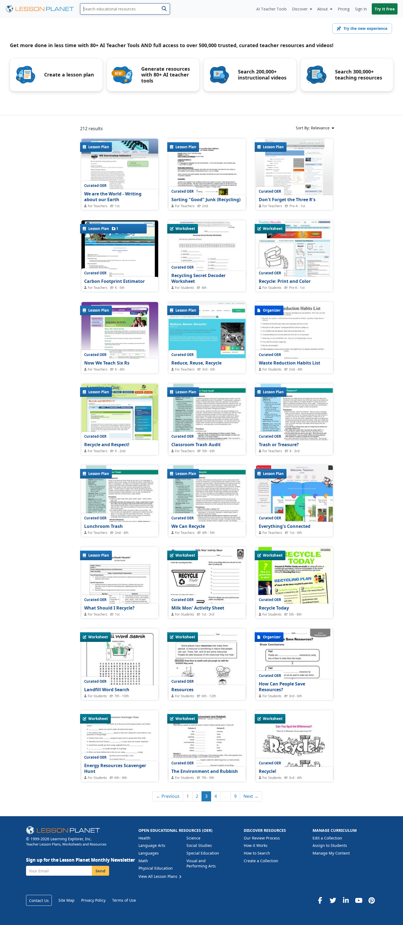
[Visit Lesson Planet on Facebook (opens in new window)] (319, 900)
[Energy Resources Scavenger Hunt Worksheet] (120, 760)
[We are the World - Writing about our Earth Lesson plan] (120, 167)
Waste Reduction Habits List (289, 363)
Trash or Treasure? (279, 445)
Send (100, 870)
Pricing (344, 9)
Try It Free (384, 9)
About (322, 9)
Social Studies (199, 845)
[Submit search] (164, 9)
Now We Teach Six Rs (106, 363)
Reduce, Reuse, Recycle (196, 363)
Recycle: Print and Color (285, 281)
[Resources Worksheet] (207, 678)
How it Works (256, 845)
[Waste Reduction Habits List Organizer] (294, 352)
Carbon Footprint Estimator (114, 281)
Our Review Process (262, 838)
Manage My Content (331, 853)
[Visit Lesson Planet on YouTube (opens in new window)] (358, 900)
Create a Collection (261, 860)
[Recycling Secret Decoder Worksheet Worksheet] (207, 249)
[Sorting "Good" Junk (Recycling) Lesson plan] (207, 188)
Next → (251, 796)
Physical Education (155, 868)
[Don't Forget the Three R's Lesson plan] (294, 167)
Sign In (361, 9)
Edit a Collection (327, 838)
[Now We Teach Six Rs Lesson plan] (120, 331)
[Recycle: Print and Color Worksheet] (294, 249)
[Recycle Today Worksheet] (294, 597)
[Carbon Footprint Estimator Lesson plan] (120, 249)
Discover (300, 9)
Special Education (202, 853)
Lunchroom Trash (103, 526)
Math (143, 860)
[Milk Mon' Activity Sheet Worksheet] (207, 597)
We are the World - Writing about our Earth (112, 197)
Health (144, 838)
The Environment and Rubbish (204, 771)
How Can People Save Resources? (282, 687)
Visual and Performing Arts (201, 863)
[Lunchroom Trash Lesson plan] (120, 515)
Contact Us (39, 900)
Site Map (66, 900)
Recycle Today (274, 608)
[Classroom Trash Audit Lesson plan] (207, 433)
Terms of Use (124, 900)
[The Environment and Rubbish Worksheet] (207, 765)
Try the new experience (365, 28)
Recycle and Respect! (106, 445)
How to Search (257, 853)
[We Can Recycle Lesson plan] (207, 515)
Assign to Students (330, 845)
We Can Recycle (188, 526)
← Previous (168, 796)
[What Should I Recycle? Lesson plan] (120, 597)
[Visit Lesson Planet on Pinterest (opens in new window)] (371, 900)
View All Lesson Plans (158, 876)
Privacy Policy (93, 900)
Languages (148, 853)
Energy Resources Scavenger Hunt (115, 768)
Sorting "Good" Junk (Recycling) (205, 200)
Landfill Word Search (106, 690)
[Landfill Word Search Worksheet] (120, 678)
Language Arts (151, 845)
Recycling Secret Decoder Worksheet (198, 278)
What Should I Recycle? (109, 608)
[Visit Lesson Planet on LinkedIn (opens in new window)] (345, 900)
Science (193, 838)
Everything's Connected (284, 526)
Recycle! (267, 771)
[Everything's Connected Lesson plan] (294, 494)
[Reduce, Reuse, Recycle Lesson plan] (207, 331)
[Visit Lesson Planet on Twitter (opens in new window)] (332, 900)
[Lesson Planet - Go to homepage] (42, 9)
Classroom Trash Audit (196, 445)
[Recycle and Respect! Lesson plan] (120, 412)
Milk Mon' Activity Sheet (197, 608)
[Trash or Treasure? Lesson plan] (294, 433)
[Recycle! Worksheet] (294, 760)
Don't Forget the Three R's (287, 200)
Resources (182, 690)
